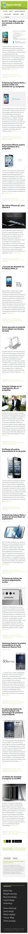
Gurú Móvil (14, 4)
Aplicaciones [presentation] (7, 858)
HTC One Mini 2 (14, 76)
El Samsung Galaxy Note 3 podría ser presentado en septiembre (13, 517)
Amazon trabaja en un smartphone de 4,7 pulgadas (12, 388)
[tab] (6, 858)
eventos (18, 702)
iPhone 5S (13, 260)
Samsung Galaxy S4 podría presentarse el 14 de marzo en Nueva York (14, 645)
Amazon (10, 442)
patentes (13, 381)
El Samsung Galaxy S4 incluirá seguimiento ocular (12, 580)
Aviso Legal (21, 928)
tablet (22, 381)
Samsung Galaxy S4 (11, 703)
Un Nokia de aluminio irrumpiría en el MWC (11, 778)
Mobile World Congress (14, 832)
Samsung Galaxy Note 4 (7, 139)
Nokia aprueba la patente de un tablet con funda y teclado (13, 329)
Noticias (16, 74)
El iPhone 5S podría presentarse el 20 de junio (14, 450)
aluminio (10, 320)
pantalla (18, 200)
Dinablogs (15, 928)
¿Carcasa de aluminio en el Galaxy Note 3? (13, 268)
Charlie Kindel (16, 442)
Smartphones (5, 77)
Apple (9, 198)
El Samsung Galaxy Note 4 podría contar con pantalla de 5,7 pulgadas (13, 85)
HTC (9, 74)
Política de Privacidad (9, 930)
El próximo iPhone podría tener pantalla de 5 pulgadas (13, 147)
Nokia (13, 379)
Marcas (12, 74)
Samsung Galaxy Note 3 (7, 321)
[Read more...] (14, 69)
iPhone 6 (13, 200)
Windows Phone (12, 444)
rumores (19, 76)
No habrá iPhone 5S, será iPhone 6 (13, 206)
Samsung (18, 136)
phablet (10, 138)
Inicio (2, 17)
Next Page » (18, 841)
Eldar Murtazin (12, 702)
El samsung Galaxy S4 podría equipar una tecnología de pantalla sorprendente (12, 712)
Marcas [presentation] (15, 858)
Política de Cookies (19, 930)
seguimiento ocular (8, 638)
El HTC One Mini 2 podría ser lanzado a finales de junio (13, 23)
